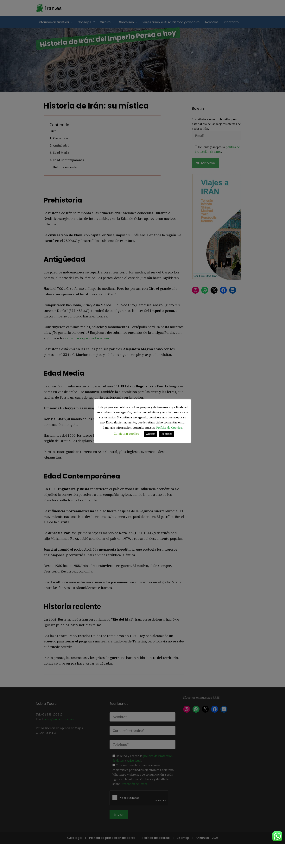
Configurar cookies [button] (126, 433)
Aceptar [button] (150, 433)
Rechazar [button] (167, 433)
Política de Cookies (169, 427)
